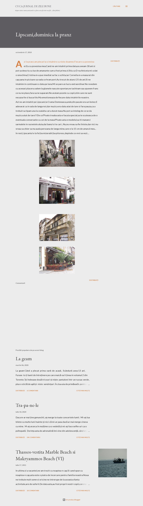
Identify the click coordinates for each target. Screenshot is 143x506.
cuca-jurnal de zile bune (33, 6)
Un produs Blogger (72, 500)
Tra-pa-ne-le (27, 405)
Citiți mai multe (83, 391)
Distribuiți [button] (115, 61)
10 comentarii (33, 490)
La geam (24, 358)
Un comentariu (33, 437)
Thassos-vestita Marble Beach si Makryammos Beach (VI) (45, 455)
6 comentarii (32, 391)
